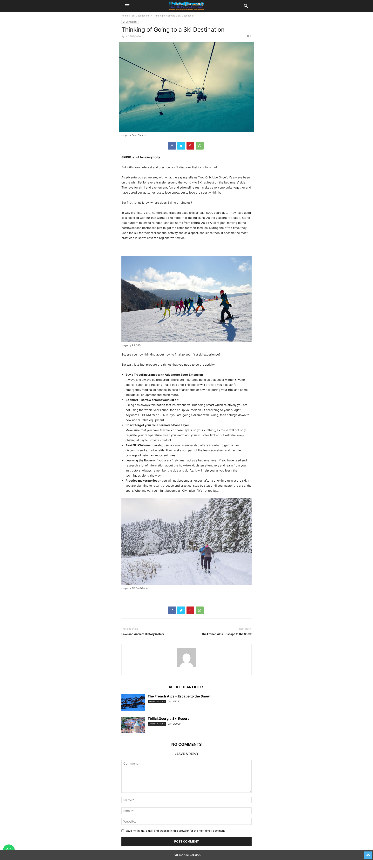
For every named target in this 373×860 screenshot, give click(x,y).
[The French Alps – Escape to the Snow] (133, 703)
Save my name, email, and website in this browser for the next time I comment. (175, 830)
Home (124, 15)
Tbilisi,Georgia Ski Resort (168, 719)
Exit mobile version (187, 855)
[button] (127, 6)
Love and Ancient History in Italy (142, 634)
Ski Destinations (140, 15)
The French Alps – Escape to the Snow (226, 634)
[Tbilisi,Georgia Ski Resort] (133, 725)
